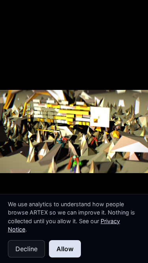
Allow (64, 249)
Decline (26, 249)
